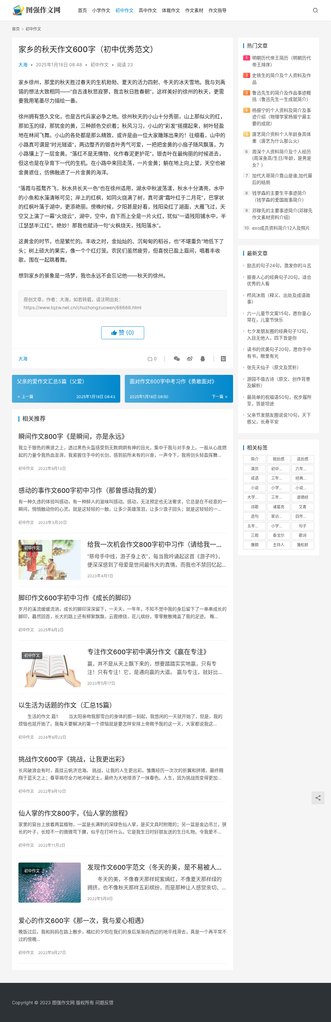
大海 (22, 64)
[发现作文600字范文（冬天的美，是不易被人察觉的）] (49, 883)
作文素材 (194, 10)
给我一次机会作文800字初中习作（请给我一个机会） (155, 545)
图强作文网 (63, 1002)
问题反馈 (104, 1002)
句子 (302, 526)
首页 (82, 10)
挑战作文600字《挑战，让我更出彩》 (73, 759)
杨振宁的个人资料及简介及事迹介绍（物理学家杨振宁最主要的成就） (281, 116)
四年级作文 (304, 516)
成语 (255, 478)
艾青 (302, 507)
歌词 (302, 535)
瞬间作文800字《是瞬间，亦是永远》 (73, 436)
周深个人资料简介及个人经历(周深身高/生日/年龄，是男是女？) (281, 158)
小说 (255, 487)
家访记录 (279, 516)
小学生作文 (280, 487)
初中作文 (124, 10)
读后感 (302, 459)
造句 (255, 516)
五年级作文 (256, 526)
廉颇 (255, 544)
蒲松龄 (302, 544)
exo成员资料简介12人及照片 (281, 228)
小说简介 (303, 487)
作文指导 (217, 10)
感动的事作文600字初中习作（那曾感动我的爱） (89, 491)
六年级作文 (304, 468)
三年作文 (279, 497)
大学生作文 (256, 497)
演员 (255, 468)
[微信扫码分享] (177, 358)
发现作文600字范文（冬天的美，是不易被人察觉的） (155, 868)
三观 (255, 535)
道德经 (302, 497)
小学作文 (101, 10)
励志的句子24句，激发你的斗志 (279, 265)
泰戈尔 (278, 535)
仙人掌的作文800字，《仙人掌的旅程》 (74, 813)
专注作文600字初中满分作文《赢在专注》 (148, 652)
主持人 (278, 544)
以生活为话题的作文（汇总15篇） (67, 705)
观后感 (278, 459)
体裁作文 (171, 10)
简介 (255, 459)
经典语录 (303, 478)
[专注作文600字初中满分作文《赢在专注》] (49, 667)
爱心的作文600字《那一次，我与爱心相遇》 (82, 921)
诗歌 (255, 507)
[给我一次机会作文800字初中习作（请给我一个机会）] (49, 560)
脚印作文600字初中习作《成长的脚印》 (76, 598)
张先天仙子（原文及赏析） (274, 367)
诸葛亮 (278, 507)
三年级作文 (280, 478)
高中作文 (148, 10)
